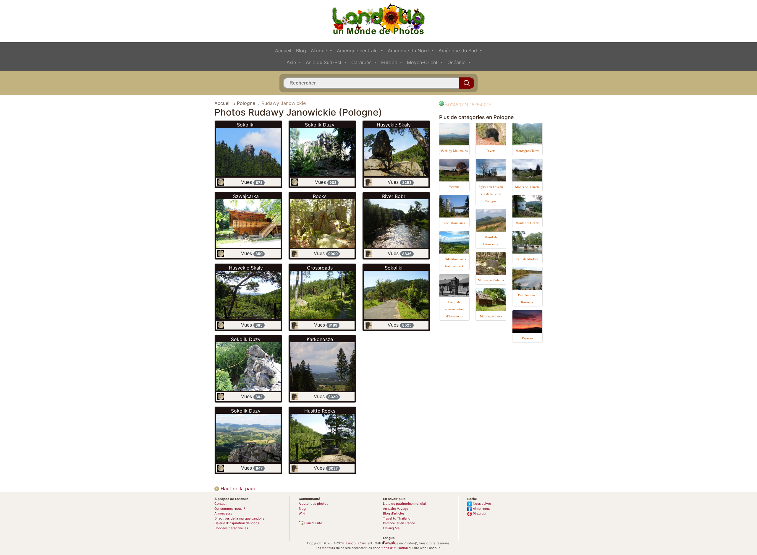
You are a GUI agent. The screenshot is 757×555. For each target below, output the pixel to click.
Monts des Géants (527, 223)
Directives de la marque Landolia (239, 518)
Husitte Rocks (319, 411)
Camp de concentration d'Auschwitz (454, 309)
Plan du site (312, 523)
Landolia (352, 543)
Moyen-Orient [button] (423, 62)
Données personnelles (231, 528)
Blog (301, 50)
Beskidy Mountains (454, 150)
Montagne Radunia (491, 280)
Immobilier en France (399, 523)
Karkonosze (320, 339)
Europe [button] (390, 62)
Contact (220, 504)
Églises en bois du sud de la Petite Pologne (490, 194)
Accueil (283, 50)
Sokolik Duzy (246, 339)
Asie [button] (292, 62)
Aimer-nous (481, 509)
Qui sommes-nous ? (229, 509)
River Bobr (393, 196)
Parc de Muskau (527, 259)
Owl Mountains (454, 223)
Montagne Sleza (491, 316)
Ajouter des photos (313, 504)
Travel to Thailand (396, 518)
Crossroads (320, 268)
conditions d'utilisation (390, 548)
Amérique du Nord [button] (409, 50)
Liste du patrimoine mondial (404, 504)
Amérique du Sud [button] (458, 50)
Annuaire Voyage (395, 509)
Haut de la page (237, 488)
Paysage (527, 338)
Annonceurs (223, 513)
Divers (490, 150)
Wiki (302, 513)
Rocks (319, 196)
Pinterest (479, 514)
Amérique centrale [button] (358, 50)
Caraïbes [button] (362, 62)
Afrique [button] (320, 50)
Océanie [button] (457, 62)
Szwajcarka (246, 196)
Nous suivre (481, 504)
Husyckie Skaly (246, 268)
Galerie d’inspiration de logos (236, 523)
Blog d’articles (394, 513)
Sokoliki (246, 125)
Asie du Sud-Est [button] (324, 62)
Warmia (454, 187)
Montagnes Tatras (527, 150)
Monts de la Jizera (527, 187)
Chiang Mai (391, 528)
